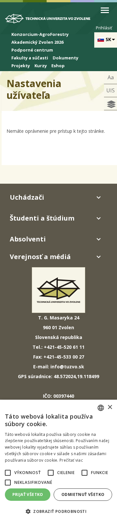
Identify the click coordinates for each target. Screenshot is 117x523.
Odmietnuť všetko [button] (82, 494)
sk (108, 39)
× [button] (109, 407)
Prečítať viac (71, 460)
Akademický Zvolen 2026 (37, 42)
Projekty (20, 66)
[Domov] (51, 20)
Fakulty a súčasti (29, 58)
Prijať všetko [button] (27, 494)
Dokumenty (65, 58)
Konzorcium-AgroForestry (40, 34)
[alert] (58, 461)
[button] (7, 472)
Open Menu (105, 10)
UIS (110, 90)
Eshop (58, 66)
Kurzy (40, 66)
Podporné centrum (32, 50)
